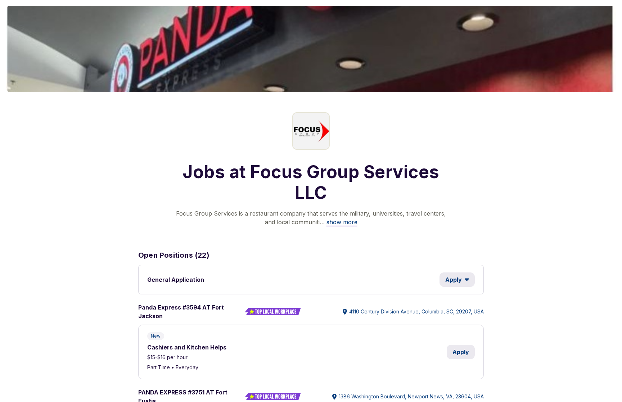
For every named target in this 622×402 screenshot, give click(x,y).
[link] (341, 222)
